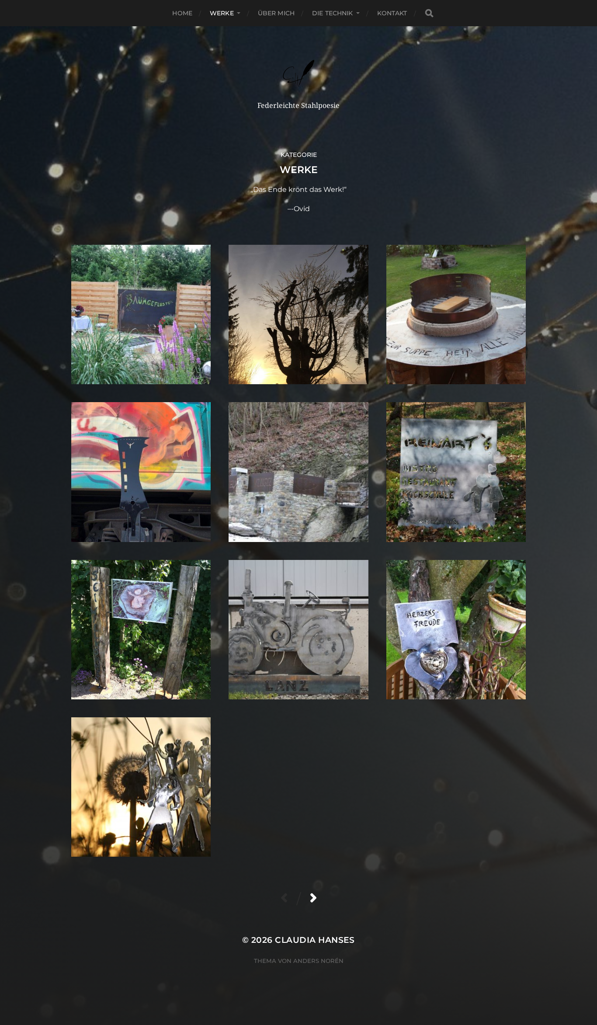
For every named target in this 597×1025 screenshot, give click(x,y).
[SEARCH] (429, 13)
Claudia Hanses (315, 940)
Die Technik (332, 13)
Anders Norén (318, 960)
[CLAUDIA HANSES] (299, 73)
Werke (222, 13)
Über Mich (276, 13)
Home (182, 13)
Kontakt (392, 13)
